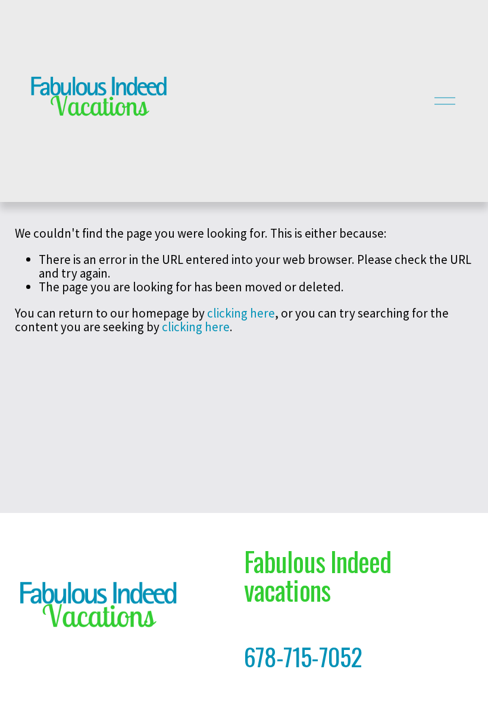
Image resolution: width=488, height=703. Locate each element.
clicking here (241, 313)
